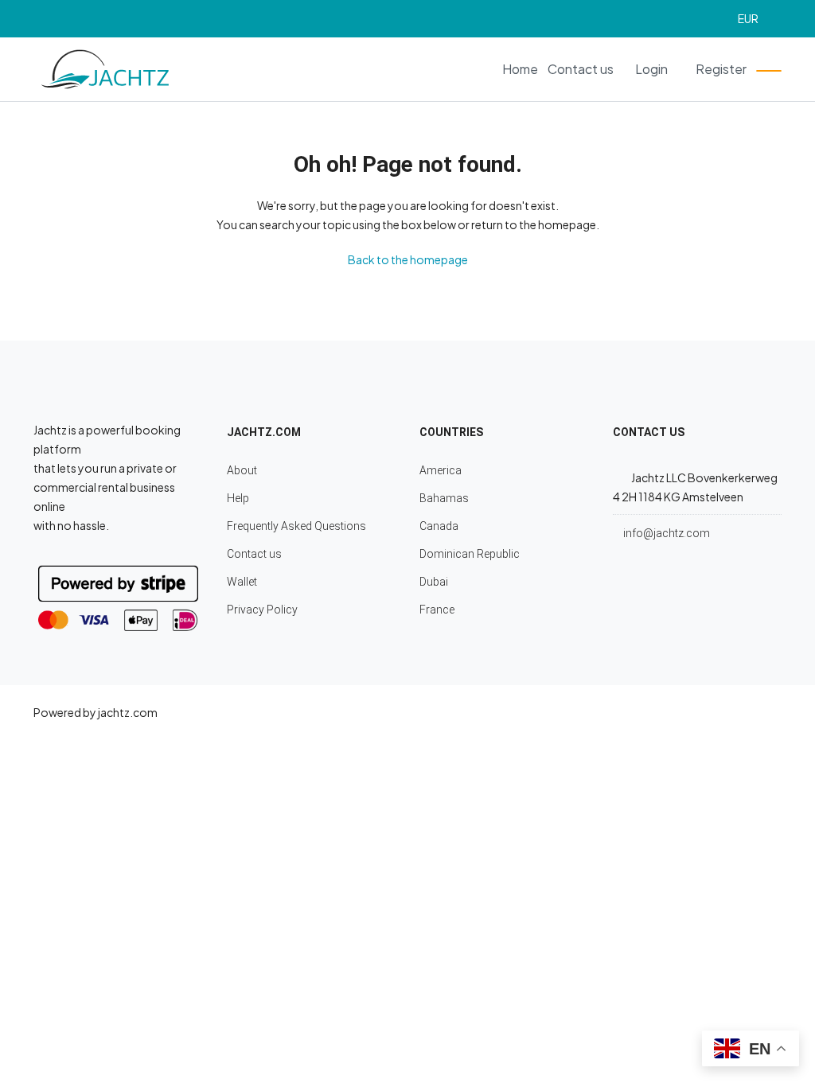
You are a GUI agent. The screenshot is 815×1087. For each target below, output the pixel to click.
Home (520, 68)
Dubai (433, 581)
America (440, 470)
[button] (755, 18)
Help (238, 498)
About (242, 470)
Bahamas (444, 498)
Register (721, 68)
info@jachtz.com (666, 533)
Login (651, 68)
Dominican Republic (469, 553)
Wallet (242, 581)
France (436, 609)
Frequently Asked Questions (296, 526)
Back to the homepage (408, 259)
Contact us (581, 68)
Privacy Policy (262, 609)
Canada (438, 526)
